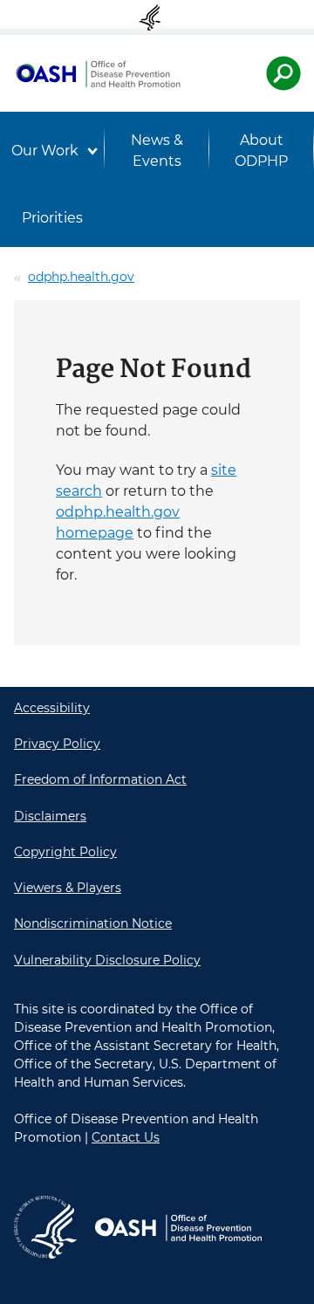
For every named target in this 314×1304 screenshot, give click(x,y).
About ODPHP (261, 150)
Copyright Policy (65, 852)
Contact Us (126, 1137)
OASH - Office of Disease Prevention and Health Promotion (97, 73)
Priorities (52, 217)
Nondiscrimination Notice (93, 923)
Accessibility (52, 708)
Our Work (44, 150)
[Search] (283, 73)
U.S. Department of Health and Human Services (157, 17)
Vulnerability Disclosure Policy (107, 960)
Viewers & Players (67, 888)
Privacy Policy (57, 744)
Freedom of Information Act (100, 779)
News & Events (157, 150)
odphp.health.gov (81, 277)
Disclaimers (50, 816)
